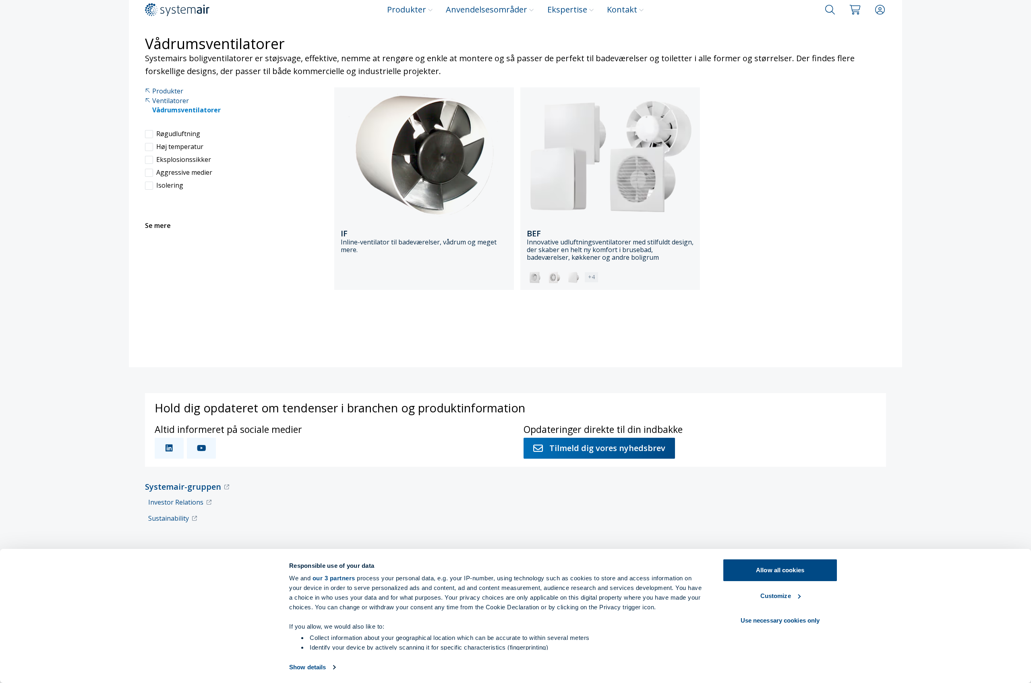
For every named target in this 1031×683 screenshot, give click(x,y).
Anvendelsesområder (486, 9)
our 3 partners (334, 578)
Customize (775, 595)
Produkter (406, 9)
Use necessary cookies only (780, 620)
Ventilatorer (170, 101)
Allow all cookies (780, 570)
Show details (307, 667)
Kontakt (622, 9)
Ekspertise (567, 9)
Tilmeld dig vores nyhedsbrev (607, 448)
